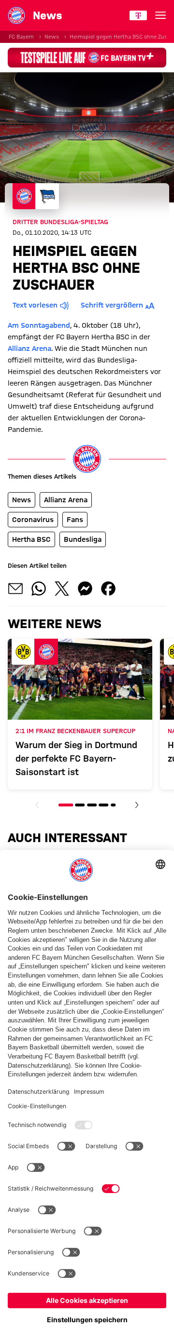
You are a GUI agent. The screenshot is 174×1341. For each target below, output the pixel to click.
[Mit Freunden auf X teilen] (62, 588)
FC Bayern (21, 37)
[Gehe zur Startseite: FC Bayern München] (16, 15)
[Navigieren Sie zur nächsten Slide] (136, 805)
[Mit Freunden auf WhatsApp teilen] (38, 588)
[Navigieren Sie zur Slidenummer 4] (103, 805)
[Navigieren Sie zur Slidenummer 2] (80, 805)
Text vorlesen (35, 305)
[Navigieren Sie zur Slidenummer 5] (113, 805)
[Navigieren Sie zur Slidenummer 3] (92, 805)
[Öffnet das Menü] (160, 15)
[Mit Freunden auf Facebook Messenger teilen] (85, 588)
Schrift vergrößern (112, 305)
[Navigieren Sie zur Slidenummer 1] (65, 805)
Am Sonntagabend (39, 325)
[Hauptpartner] (138, 15)
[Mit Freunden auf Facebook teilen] (108, 588)
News (51, 37)
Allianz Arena (29, 348)
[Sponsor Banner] (87, 57)
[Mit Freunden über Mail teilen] (15, 588)
